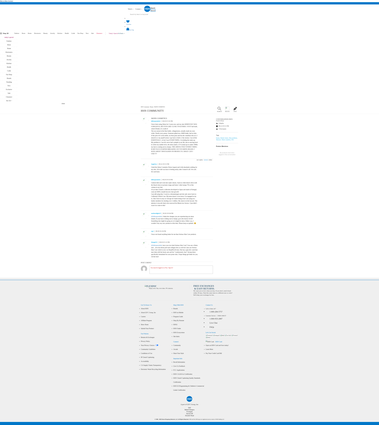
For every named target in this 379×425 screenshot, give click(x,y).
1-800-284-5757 (216, 312)
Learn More (209, 349)
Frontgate (189, 412)
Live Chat (213, 323)
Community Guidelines (148, 349)
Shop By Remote (178, 320)
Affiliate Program (146, 320)
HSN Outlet (177, 328)
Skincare (218, 140)
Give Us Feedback (179, 366)
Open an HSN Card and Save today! (217, 345)
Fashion (16, 33)
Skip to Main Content (6, 1)
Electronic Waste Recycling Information (153, 369)
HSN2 (175, 324)
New (87, 33)
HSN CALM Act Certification (182, 374)
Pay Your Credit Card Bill (214, 353)
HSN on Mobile (178, 312)
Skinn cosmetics (226, 140)
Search (153, 8)
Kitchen (59, 33)
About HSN (144, 309)
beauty (218, 138)
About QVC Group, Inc (148, 312)
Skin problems (233, 138)
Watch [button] (130, 9)
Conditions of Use (146, 353)
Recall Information (179, 362)
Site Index (176, 336)
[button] (189, 30)
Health (67, 33)
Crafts (73, 33)
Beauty (45, 33)
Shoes (23, 33)
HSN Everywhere (179, 332)
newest (206, 160)
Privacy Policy (145, 341)
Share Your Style (178, 353)
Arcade (175, 349)
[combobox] (163, 14)
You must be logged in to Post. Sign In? (162, 268)
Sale (92, 33)
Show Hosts (144, 324)
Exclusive (9, 89)
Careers (143, 316)
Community (177, 345)
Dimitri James (224, 138)
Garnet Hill (189, 414)
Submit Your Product (147, 328)
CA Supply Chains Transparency (151, 365)
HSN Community (145, 107)
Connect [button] (138, 9)
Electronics (37, 33)
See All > (9, 100)
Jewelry (52, 33)
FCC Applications (179, 370)
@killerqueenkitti (156, 216)
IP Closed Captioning (147, 357)
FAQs (212, 327)
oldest (210, 160)
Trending (9, 82)
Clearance (99, 33)
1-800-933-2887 (216, 319)
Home (30, 33)
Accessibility (145, 361)
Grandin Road (189, 416)
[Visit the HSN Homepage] (147, 12)
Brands (9, 78)
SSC (232, 140)
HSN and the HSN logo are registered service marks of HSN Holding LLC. (189, 419)
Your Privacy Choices (148, 345)
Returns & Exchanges (147, 337)
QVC (189, 408)
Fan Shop (80, 33)
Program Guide (178, 316)
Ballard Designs (189, 410)
